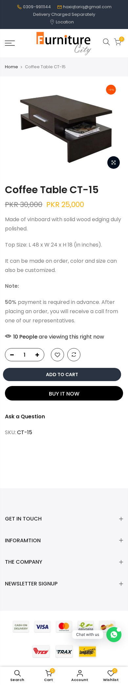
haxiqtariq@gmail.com (87, 7)
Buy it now (64, 394)
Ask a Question (25, 416)
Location (64, 22)
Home (11, 67)
